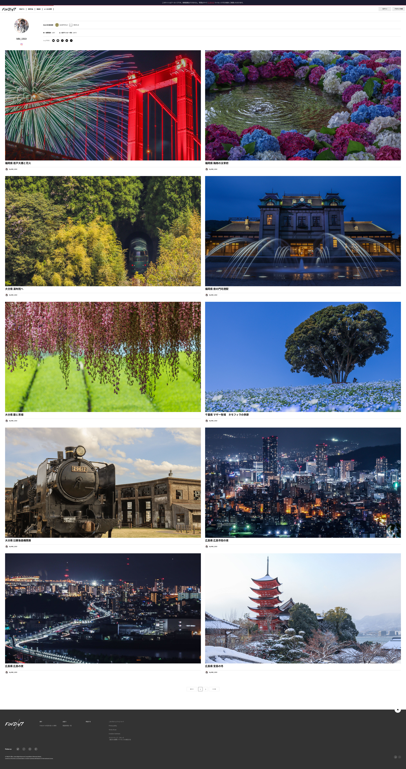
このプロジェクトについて (116, 722)
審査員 (38, 9)
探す (41, 722)
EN (399, 757)
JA (395, 757)
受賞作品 (30, 9)
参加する (21, 9)
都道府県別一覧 (67, 726)
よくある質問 (48, 9)
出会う (65, 722)
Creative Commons (114, 734)
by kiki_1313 (13, 169)
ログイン (385, 9)
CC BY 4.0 (211, 2)
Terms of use (112, 730)
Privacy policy (113, 726)
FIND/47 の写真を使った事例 (48, 726)
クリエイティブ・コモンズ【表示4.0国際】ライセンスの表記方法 (120, 739)
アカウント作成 (399, 9)
